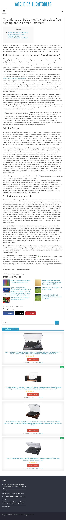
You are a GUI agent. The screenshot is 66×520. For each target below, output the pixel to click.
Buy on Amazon (33, 359)
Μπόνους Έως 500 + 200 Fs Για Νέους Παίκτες (52, 288)
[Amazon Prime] (38, 356)
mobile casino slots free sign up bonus (14, 78)
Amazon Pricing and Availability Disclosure (13, 496)
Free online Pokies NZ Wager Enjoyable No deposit (20, 298)
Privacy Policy (6, 506)
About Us (4, 491)
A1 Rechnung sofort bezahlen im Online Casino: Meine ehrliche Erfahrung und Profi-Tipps (14, 486)
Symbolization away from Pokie (18, 38)
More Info (40, 362)
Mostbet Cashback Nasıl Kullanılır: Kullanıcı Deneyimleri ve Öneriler (52, 297)
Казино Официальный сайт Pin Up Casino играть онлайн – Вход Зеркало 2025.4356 (52, 282)
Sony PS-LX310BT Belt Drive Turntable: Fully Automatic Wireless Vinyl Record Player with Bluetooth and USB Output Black (33, 459)
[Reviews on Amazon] (30, 356)
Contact (4, 499)
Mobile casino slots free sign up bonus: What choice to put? (18, 33)
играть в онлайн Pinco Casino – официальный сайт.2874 (20, 281)
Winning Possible (13, 36)
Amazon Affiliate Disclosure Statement (13, 494)
